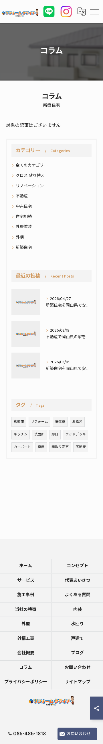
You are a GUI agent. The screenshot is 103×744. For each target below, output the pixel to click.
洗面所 (39, 434)
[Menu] (94, 11)
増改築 (60, 421)
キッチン (20, 434)
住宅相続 (24, 216)
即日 (55, 434)
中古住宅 (24, 206)
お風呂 (77, 421)
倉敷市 (19, 421)
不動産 (22, 196)
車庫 (41, 447)
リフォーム (39, 421)
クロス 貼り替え (30, 175)
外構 (20, 237)
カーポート (22, 447)
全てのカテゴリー (32, 165)
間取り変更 (60, 447)
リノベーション (30, 186)
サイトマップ (77, 682)
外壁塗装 (24, 226)
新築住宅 (24, 247)
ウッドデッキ (75, 434)
